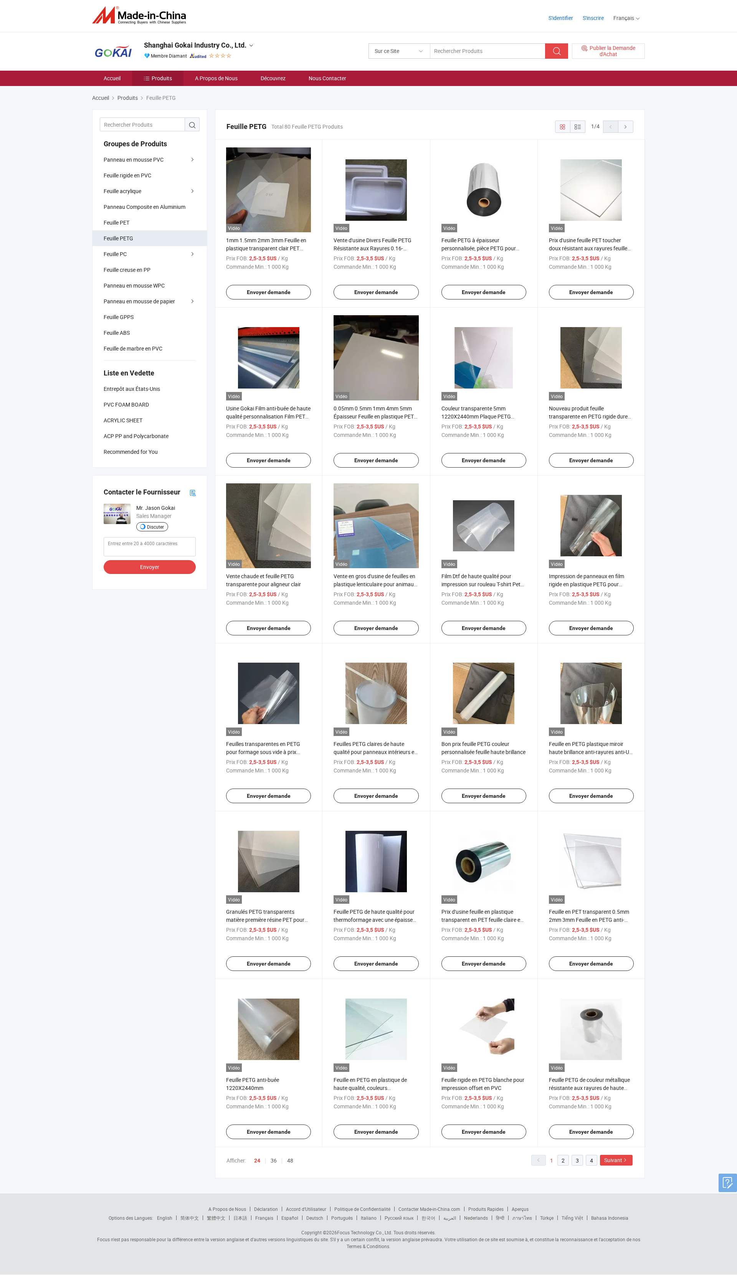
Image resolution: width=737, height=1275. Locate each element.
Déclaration (266, 1209)
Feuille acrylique (122, 191)
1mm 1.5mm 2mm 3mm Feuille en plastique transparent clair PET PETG (266, 248)
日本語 (240, 1218)
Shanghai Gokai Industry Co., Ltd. (195, 45)
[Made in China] (141, 15)
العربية (449, 1218)
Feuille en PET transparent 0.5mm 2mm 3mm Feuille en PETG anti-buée (589, 919)
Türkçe (547, 1218)
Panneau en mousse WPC (134, 285)
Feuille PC (115, 254)
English (164, 1218)
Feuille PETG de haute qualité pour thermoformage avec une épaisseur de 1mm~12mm (376, 919)
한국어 (428, 1218)
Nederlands (476, 1218)
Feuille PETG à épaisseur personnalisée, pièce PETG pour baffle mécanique (478, 248)
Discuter (155, 527)
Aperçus (520, 1209)
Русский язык (399, 1218)
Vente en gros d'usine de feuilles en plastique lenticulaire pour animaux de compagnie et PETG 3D (375, 584)
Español (289, 1218)
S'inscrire (593, 17)
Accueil (112, 78)
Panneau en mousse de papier (139, 301)
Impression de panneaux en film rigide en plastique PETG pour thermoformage (586, 584)
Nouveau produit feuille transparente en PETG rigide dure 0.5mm (588, 416)
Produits (162, 78)
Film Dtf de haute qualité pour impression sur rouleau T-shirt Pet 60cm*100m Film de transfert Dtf (481, 584)
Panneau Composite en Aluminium (144, 206)
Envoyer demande (269, 292)
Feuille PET (116, 222)
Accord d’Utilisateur (306, 1209)
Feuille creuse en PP (127, 269)
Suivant (613, 1160)
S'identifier (561, 17)
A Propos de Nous (216, 78)
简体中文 (189, 1218)
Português (342, 1218)
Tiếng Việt (572, 1218)
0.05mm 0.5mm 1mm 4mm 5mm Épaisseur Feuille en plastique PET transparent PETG (374, 416)
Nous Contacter (327, 78)
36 (274, 1160)
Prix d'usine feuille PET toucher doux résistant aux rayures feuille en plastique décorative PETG (588, 248)
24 (257, 1161)
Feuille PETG (118, 238)
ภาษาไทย (522, 1218)
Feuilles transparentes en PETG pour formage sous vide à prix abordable (263, 752)
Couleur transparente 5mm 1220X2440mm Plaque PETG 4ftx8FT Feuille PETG (476, 416)
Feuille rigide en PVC (127, 175)
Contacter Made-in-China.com (429, 1209)
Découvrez (273, 78)
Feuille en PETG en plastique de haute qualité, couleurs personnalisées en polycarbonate (373, 1088)
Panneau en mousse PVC (134, 159)
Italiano (369, 1218)
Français (264, 1218)
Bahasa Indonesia (609, 1218)
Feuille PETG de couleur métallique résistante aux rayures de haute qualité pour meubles (589, 1088)
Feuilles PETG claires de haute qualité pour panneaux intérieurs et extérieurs (375, 752)
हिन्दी (500, 1218)
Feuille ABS (117, 332)
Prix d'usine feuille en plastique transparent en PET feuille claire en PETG (482, 919)
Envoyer (149, 567)
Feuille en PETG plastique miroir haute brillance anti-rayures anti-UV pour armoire (591, 752)
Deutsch (314, 1218)
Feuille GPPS (119, 317)
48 (290, 1160)
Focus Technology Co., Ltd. (364, 1232)
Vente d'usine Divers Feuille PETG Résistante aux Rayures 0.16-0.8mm (372, 248)
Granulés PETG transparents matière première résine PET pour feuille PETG (265, 919)
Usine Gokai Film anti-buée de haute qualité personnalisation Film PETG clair (268, 416)
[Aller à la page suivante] (625, 126)
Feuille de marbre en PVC (133, 348)
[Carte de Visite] (193, 492)
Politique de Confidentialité (362, 1209)
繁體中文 (216, 1218)
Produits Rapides (486, 1209)
